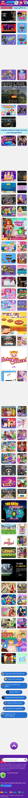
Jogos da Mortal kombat (14, 697)
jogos (22, 792)
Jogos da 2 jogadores (15, 708)
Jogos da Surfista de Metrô (12, 685)
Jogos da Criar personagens (10, 715)
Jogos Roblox (15, 692)
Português (7, 785)
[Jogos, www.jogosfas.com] (10, 3)
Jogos (7, 770)
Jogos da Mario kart (14, 703)
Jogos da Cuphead (15, 679)
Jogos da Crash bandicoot (14, 674)
